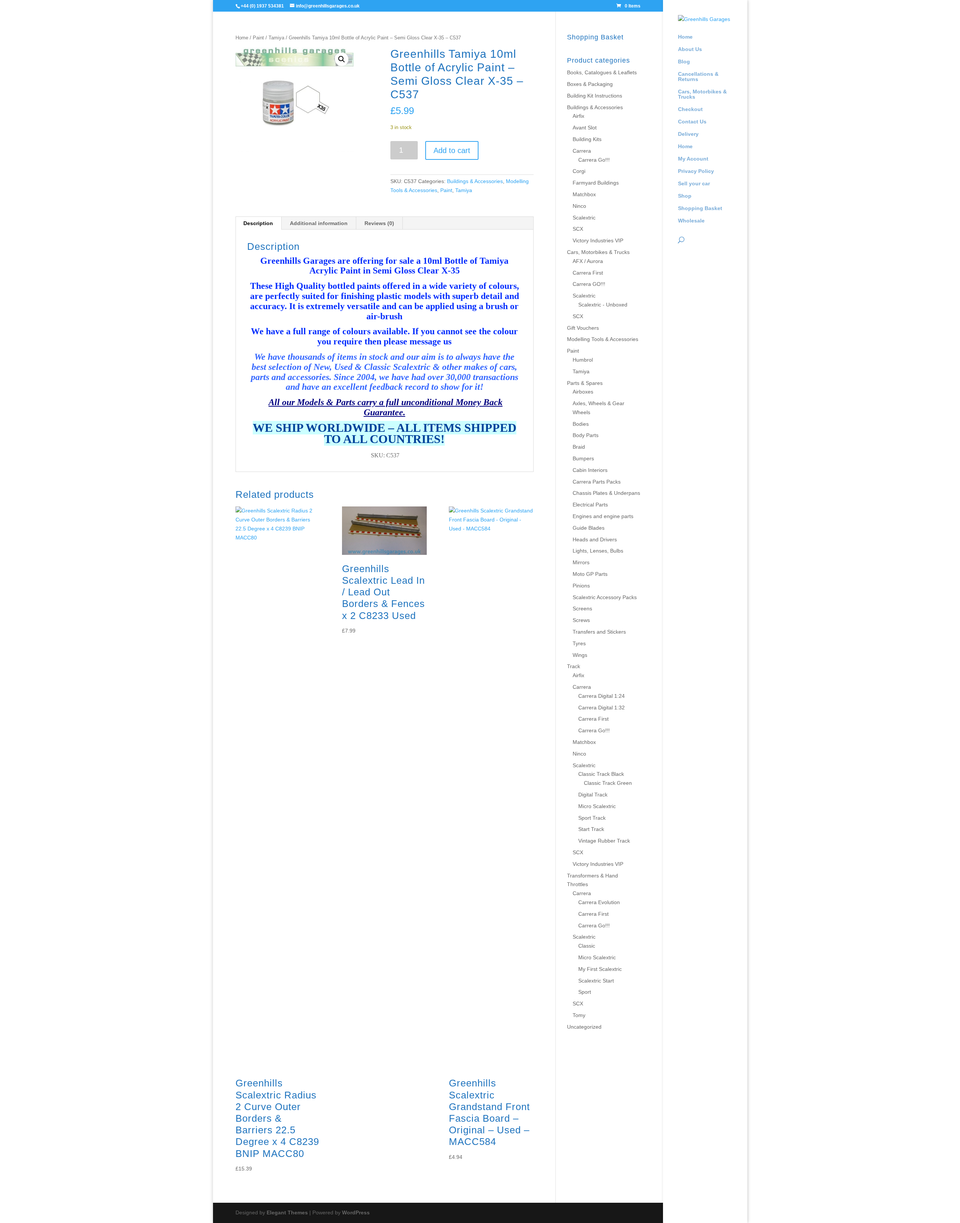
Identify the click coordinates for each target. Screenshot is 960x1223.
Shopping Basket (700, 208)
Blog (684, 62)
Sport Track (592, 818)
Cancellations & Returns (698, 76)
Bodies (581, 424)
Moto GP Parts (590, 574)
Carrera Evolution (599, 902)
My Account (693, 159)
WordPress (356, 1212)
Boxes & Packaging (590, 84)
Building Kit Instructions (594, 96)
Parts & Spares (585, 383)
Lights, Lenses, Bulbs (598, 551)
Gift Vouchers (583, 328)
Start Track (591, 829)
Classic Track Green (608, 783)
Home (685, 37)
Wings (580, 655)
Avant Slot (585, 128)
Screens (582, 608)
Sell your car (694, 183)
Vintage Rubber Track (604, 841)
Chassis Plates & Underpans (606, 493)
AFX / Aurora (588, 261)
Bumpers (583, 458)
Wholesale (691, 221)
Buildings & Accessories (475, 181)
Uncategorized (584, 1027)
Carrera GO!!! (589, 284)
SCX (578, 229)
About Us (690, 49)
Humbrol (583, 360)
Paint (258, 38)
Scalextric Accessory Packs (605, 597)
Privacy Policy (696, 171)
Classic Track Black (601, 774)
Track (573, 666)
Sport (584, 992)
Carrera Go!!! (594, 160)
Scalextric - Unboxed (602, 305)
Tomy (579, 1015)
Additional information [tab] (319, 223)
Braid (579, 447)
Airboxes (583, 392)
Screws (581, 620)
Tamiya (276, 38)
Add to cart (452, 150)
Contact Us (692, 122)
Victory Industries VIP (598, 240)
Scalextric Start (596, 981)
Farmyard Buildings (596, 183)
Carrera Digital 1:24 (601, 696)
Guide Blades (588, 528)
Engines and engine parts (603, 516)
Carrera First (588, 273)
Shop (685, 196)
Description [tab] (258, 223)
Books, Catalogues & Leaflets (602, 72)
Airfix (578, 116)
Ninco (579, 206)
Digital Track (593, 795)
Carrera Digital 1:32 (601, 708)
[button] (341, 59)
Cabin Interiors (590, 470)
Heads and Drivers (595, 539)
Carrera (582, 151)
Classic (586, 946)
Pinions (581, 586)
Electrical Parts (590, 505)
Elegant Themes (287, 1212)
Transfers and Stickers (599, 632)
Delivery (688, 134)
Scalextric (584, 218)
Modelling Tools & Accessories (602, 339)
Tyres (579, 643)
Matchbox (584, 194)
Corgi (579, 171)
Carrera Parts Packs (597, 482)
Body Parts (585, 435)
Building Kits (587, 139)
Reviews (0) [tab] (379, 223)
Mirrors (581, 562)
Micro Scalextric (597, 806)
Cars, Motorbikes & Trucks (702, 94)
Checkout (690, 109)
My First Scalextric (600, 969)
